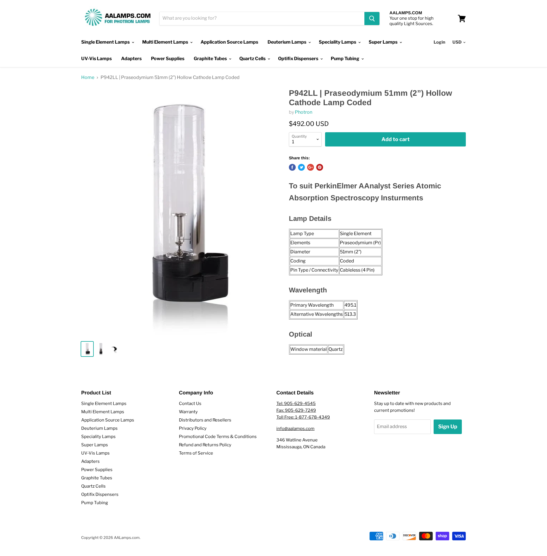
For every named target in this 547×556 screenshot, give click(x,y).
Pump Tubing (345, 58)
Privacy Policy (193, 428)
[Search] (371, 18)
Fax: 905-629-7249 (296, 410)
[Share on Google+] (310, 167)
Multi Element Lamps (165, 42)
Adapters (131, 58)
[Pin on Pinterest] (319, 167)
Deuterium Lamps (287, 42)
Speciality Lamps (338, 42)
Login (439, 42)
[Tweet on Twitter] (301, 167)
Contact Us (190, 403)
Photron (303, 112)
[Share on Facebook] (292, 167)
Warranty (188, 411)
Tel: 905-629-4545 (296, 403)
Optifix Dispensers (298, 58)
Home (87, 77)
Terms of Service (196, 453)
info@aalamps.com (295, 428)
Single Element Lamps (105, 42)
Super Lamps (383, 42)
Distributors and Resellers (205, 420)
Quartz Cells (252, 58)
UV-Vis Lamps (96, 58)
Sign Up (447, 426)
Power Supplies (167, 58)
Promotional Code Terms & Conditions (218, 436)
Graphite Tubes (211, 58)
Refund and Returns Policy (205, 444)
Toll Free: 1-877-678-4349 (303, 417)
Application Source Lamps (229, 42)
